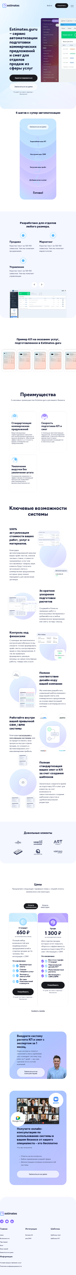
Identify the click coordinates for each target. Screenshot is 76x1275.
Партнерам (4, 1242)
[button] (72, 5)
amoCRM (28, 1238)
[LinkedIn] (12, 1222)
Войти (49, 6)
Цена (1, 1235)
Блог (1, 1245)
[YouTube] (7, 1222)
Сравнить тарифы (38, 1011)
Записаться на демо (23, 87)
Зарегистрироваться (23, 78)
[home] (10, 6)
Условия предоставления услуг (10, 1263)
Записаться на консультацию (30, 1072)
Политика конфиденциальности (11, 1266)
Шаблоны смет (56, 1235)
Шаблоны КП (55, 1238)
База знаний (4, 1249)
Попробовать (61, 5)
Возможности (5, 1238)
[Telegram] (2, 1222)
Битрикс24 (29, 1235)
